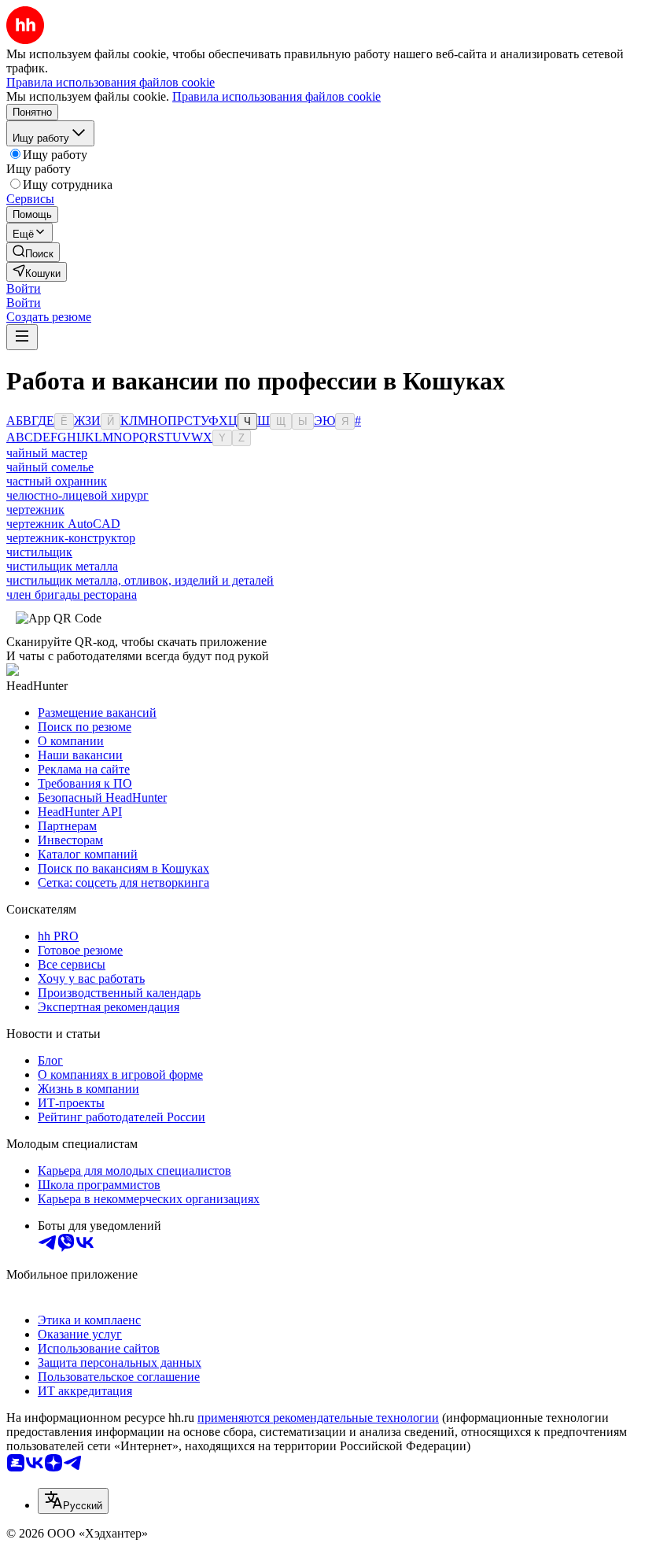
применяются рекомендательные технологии (318, 1417)
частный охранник (56, 481)
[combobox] (73, 1501)
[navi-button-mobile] (22, 337)
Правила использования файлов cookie (276, 96)
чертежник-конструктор (70, 538)
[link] (33, 252)
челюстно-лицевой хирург (77, 495)
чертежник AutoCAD (63, 523)
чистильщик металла (62, 566)
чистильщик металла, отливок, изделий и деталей (140, 580)
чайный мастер (46, 453)
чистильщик (39, 552)
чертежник (35, 509)
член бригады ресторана (71, 594)
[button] (23, 288)
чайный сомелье (50, 467)
